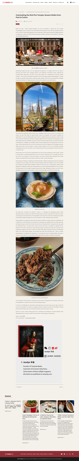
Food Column (28, 2)
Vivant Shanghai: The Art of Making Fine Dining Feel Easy (31, 416)
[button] (68, 2)
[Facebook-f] (70, 454)
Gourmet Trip (36, 2)
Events (50, 2)
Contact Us (61, 2)
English (73, 2)
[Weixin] (64, 454)
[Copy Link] (60, 24)
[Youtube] (61, 454)
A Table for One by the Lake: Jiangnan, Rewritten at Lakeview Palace (48, 416)
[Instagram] (62, 24)
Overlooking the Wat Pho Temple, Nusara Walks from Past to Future (38, 11)
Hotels (41, 2)
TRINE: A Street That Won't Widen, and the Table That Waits (66, 416)
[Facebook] (57, 24)
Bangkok (17, 24)
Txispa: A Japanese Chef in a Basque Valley (13, 402)
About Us (55, 2)
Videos (46, 2)
